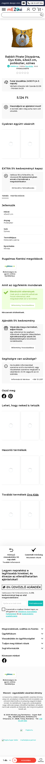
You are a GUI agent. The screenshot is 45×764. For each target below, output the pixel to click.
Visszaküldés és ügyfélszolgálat (18, 638)
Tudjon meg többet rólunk (15, 643)
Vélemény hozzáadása (22, 305)
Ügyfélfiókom (9, 634)
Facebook (4, 660)
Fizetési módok (17, 196)
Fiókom (28, 9)
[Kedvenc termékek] (34, 9)
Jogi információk (10, 648)
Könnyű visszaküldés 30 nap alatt (11, 558)
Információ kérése (20, 379)
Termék (5, 196)
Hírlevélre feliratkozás (23, 188)
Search (41, 15)
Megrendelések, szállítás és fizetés (20, 629)
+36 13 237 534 (36, 3)
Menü (4, 9)
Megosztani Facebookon (4, 396)
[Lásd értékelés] (22, 72)
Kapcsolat (24, 3)
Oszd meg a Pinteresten (10, 396)
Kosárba (26, 760)
